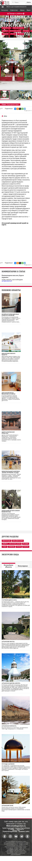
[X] (20, 109)
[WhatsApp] (22, 109)
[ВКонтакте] (15, 109)
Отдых (4, 104)
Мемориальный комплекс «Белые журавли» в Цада (11, 472)
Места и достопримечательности (16, 6)
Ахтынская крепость (9, 726)
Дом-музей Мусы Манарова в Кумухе (8, 393)
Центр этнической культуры (8, 433)
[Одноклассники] (18, 109)
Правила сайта (23, 831)
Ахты (5, 116)
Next (27, 95)
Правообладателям (10, 831)
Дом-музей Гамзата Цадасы (8, 354)
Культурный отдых (13, 104)
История (26, 31)
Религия (20, 34)
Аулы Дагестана (18, 28)
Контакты (20, 829)
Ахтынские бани (7, 805)
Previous (4, 95)
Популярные (23, 566)
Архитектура (6, 28)
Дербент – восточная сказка (12, 31)
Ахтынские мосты (8, 641)
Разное (13, 34)
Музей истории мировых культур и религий (10, 315)
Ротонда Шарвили (8, 764)
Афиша (22, 10)
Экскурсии (4, 10)
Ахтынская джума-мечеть (11, 683)
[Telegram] (25, 109)
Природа (5, 34)
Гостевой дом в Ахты (9, 600)
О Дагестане (14, 10)
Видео (29, 10)
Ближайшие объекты (8, 566)
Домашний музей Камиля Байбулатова (11, 511)
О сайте (11, 829)
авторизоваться (7, 281)
